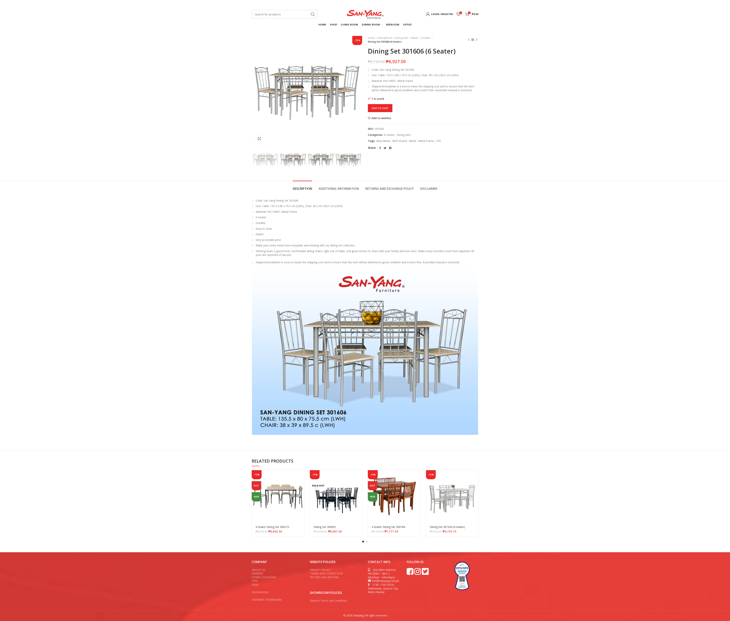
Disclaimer (428, 189)
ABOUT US (258, 570)
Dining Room (385, 38)
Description (302, 189)
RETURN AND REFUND (324, 577)
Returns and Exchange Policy (389, 189)
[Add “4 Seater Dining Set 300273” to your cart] (301, 476)
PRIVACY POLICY (320, 570)
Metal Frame (426, 141)
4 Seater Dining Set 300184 (388, 527)
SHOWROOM (260, 592)
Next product (476, 40)
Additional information (339, 189)
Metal (414, 38)
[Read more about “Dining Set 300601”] (359, 476)
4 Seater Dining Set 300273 (272, 527)
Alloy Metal (383, 141)
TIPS (254, 581)
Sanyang (358, 615)
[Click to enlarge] (259, 138)
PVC (438, 141)
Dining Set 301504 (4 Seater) (447, 527)
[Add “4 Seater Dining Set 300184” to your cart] (417, 476)
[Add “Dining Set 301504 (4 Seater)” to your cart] (475, 476)
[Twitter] (434, 3)
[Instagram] (439, 3)
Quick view (301, 485)
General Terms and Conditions (329, 600)
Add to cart (380, 108)
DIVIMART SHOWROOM (267, 599)
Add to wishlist (381, 118)
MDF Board (399, 141)
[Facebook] (429, 3)
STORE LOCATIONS (264, 577)
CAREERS (257, 573)
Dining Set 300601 (325, 527)
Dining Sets (401, 38)
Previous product (469, 40)
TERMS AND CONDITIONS (326, 573)
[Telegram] (390, 148)
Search (312, 14)
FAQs (255, 584)
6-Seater (426, 38)
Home (371, 38)
